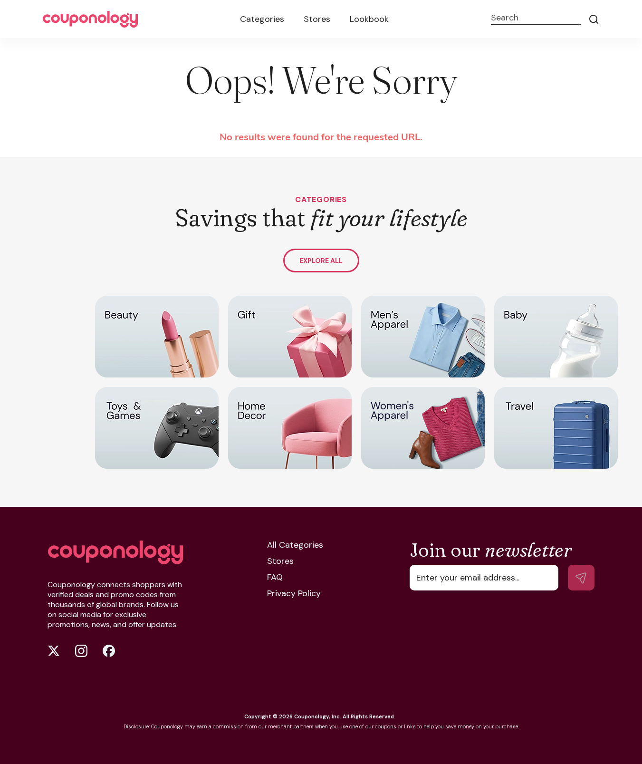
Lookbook (369, 19)
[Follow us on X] (54, 651)
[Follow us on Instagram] (81, 651)
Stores (317, 19)
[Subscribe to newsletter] (581, 577)
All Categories (295, 545)
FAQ (275, 577)
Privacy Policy (294, 593)
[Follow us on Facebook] (109, 651)
